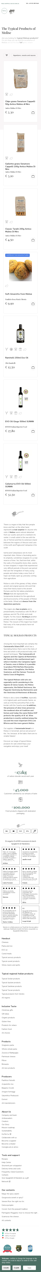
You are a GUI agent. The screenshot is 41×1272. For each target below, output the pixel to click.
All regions (6, 998)
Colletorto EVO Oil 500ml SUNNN (18, 485)
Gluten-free (6, 1021)
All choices (6, 1033)
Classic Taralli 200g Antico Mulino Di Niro (18, 230)
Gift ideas (5, 1014)
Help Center (6, 1162)
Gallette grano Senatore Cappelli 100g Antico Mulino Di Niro (20, 166)
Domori (4, 1099)
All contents (6, 1220)
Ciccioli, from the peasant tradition (15, 1209)
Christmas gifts (7, 1010)
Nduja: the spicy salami (10, 1194)
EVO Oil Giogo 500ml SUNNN (19, 421)
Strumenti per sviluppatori (12, 1165)
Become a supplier (9, 1141)
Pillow (4, 1060)
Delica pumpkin (7, 1205)
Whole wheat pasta (9, 1049)
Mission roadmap (8, 1127)
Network (5, 1181)
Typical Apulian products (11, 982)
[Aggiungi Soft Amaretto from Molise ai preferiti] (34, 255)
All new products (8, 1068)
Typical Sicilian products (11, 979)
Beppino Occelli (8, 1088)
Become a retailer (8, 1144)
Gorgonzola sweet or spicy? (12, 1197)
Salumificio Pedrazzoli (10, 1095)
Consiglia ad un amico (10, 1147)
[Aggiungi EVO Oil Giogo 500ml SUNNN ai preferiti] (34, 382)
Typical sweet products (11, 961)
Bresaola (5, 1064)
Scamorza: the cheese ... (11, 1216)
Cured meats (7, 954)
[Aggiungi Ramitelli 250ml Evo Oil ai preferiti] (34, 319)
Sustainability (7, 1131)
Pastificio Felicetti (8, 1080)
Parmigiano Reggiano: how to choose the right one (20, 1213)
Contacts (5, 1175)
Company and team (9, 1115)
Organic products (8, 1017)
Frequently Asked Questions (13, 1172)
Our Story (5, 1124)
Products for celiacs (9, 1025)
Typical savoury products (11, 957)
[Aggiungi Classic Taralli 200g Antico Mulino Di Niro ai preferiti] (34, 191)
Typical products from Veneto (13, 994)
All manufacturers (8, 1103)
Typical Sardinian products (12, 986)
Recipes (5, 1159)
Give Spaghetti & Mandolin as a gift (15, 1178)
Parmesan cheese (8, 1056)
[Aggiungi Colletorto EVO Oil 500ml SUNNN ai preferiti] (34, 446)
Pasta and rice (7, 946)
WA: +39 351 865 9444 (32, 3)
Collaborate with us (9, 1137)
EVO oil (4, 950)
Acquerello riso (7, 1084)
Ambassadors (7, 1118)
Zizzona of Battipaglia (10, 1053)
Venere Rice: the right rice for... (13, 1201)
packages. (21, 40)
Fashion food (7, 1029)
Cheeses (5, 942)
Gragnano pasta (8, 1045)
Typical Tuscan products (11, 990)
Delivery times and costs (11, 1169)
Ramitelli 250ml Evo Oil (16, 357)
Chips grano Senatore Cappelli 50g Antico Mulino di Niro (20, 102)
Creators (5, 1121)
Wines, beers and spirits (11, 965)
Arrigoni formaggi (8, 1092)
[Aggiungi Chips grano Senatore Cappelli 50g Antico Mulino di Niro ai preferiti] (34, 64)
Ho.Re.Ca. (6, 1134)
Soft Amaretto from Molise (18, 294)
